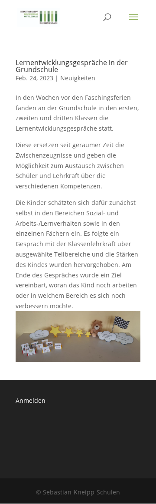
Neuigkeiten (77, 78)
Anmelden (31, 400)
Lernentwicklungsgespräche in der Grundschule (72, 66)
